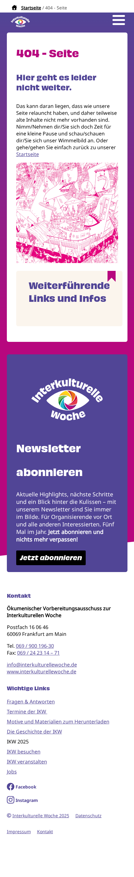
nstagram (27, 800)
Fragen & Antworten (31, 701)
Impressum (19, 831)
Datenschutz (88, 816)
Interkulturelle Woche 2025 (40, 816)
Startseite (31, 8)
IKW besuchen (24, 751)
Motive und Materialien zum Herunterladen (58, 721)
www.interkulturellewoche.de (41, 671)
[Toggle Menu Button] (118, 20)
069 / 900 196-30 (35, 645)
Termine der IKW (27, 711)
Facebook (26, 787)
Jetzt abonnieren (51, 558)
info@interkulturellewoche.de (42, 664)
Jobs (12, 771)
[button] (67, 261)
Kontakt (45, 831)
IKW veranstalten (27, 761)
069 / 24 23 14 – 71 (38, 652)
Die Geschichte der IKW (34, 731)
